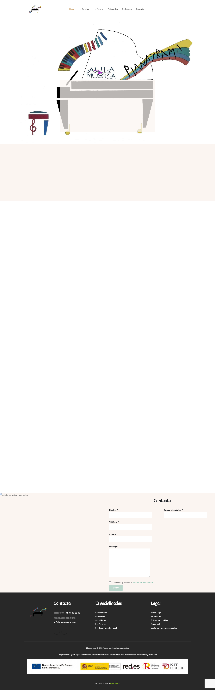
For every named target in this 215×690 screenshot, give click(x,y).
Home (71, 9)
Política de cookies (159, 620)
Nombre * (113, 510)
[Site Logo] (35, 9)
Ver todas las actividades (130, 362)
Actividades (113, 9)
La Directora (84, 9)
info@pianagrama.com (65, 622)
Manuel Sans (146, 471)
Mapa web (155, 624)
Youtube (64, 631)
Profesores (126, 9)
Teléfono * (114, 522)
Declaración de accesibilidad (164, 628)
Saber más (34, 185)
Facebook (57, 631)
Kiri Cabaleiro (91, 471)
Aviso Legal (156, 613)
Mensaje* (113, 546)
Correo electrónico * (173, 510)
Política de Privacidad (143, 583)
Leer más (104, 267)
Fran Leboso (35, 471)
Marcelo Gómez (149, 446)
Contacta (140, 9)
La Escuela (98, 9)
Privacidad (156, 616)
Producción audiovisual (106, 628)
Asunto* (113, 534)
